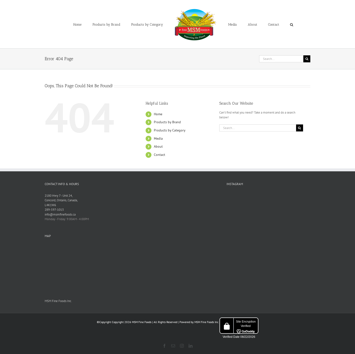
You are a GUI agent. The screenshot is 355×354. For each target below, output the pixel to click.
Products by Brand (167, 122)
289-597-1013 (54, 210)
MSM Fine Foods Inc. (58, 301)
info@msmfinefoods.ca (60, 214)
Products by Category (169, 130)
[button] (271, 24)
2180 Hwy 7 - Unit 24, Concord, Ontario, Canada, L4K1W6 (61, 200)
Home (158, 114)
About (158, 146)
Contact (159, 154)
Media (158, 138)
